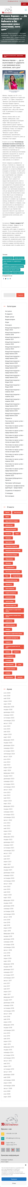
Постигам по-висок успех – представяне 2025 (13, 56)
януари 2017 (8, 1000)
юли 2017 (7, 983)
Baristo (7, 512)
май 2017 (7, 989)
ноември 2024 (9, 748)
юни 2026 (7, 695)
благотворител (8, 258)
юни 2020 (7, 889)
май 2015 (7, 1038)
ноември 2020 (8, 875)
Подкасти (8, 418)
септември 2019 (9, 914)
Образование (9, 559)
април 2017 (7, 991)
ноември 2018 (8, 942)
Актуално (8, 311)
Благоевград (17, 512)
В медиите (8, 314)
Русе (7, 576)
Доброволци (9, 525)
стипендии (6, 273)
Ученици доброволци (11, 580)
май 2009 (7, 1077)
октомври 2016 (9, 1008)
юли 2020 (7, 886)
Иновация (8, 537)
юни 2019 (7, 922)
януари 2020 (8, 903)
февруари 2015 (9, 1047)
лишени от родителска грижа (14, 633)
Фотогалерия (9, 496)
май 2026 (7, 698)
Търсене (20, 295)
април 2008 (8, 1083)
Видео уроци (9, 317)
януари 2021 (8, 870)
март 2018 (7, 961)
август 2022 (8, 820)
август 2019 (8, 917)
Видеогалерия (10, 319)
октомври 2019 (9, 911)
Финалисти (9, 584)
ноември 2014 (8, 1052)
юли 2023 (7, 792)
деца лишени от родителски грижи (12, 262)
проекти (16, 652)
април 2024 (8, 767)
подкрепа (8, 642)
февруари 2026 (9, 707)
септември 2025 (9, 720)
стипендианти (9, 656)
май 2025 (7, 731)
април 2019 (7, 928)
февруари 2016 (9, 1025)
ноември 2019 (8, 908)
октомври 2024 (9, 751)
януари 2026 (8, 709)
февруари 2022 (9, 837)
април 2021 (7, 861)
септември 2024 (9, 754)
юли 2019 (7, 919)
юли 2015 (7, 1033)
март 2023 (7, 803)
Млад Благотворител (11, 546)
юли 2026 (7, 693)
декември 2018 (9, 939)
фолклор (20, 677)
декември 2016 (9, 1002)
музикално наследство (12, 637)
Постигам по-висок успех (11, 269)
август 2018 (8, 950)
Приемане (14, 1179)
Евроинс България (11, 529)
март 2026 (7, 704)
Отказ (14, 1183)
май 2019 (7, 925)
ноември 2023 (8, 781)
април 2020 (8, 895)
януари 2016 (8, 1027)
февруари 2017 (9, 997)
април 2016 (7, 1022)
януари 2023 (8, 809)
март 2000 (7, 1096)
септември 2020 (9, 881)
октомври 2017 (9, 975)
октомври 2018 (9, 944)
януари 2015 (8, 1049)
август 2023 (8, 789)
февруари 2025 (9, 740)
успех (19, 664)
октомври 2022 (9, 814)
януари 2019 (8, 936)
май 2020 (7, 892)
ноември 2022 (8, 812)
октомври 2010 (9, 1069)
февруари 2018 (9, 964)
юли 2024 (7, 759)
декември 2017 (9, 969)
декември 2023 (9, 778)
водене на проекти (11, 592)
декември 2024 (9, 745)
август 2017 (8, 980)
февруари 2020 (9, 900)
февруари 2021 (9, 867)
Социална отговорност (13, 490)
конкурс (8, 629)
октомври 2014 (9, 1055)
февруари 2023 (9, 806)
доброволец (9, 621)
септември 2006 (9, 1085)
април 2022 (8, 831)
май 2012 (7, 1063)
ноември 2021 (8, 845)
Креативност (9, 542)
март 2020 (7, 897)
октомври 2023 (9, 784)
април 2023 (8, 801)
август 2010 (8, 1072)
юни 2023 (7, 795)
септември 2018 (9, 947)
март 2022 (7, 834)
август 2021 (8, 853)
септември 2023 (9, 787)
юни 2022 (7, 825)
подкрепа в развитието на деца (13, 266)
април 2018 (7, 958)
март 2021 (7, 864)
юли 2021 (7, 856)
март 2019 (7, 931)
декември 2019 (9, 906)
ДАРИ (24, 4)
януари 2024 (8, 776)
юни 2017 (7, 986)
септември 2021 (9, 850)
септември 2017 (9, 978)
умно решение (9, 664)
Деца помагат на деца (12, 521)
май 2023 (7, 798)
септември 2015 (9, 1030)
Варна (7, 516)
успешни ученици (17, 273)
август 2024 (8, 756)
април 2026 (8, 701)
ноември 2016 (8, 1005)
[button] (25, 1165)
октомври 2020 (9, 878)
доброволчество (10, 625)
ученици (8, 673)
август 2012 (8, 1061)
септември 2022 (9, 817)
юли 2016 (7, 1016)
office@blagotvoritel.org (13, 1)
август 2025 (8, 723)
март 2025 (7, 737)
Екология (8, 533)
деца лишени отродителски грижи (13, 616)
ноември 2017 (8, 972)
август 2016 (8, 1014)
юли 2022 (7, 823)
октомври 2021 (9, 848)
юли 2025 (7, 726)
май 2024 (7, 765)
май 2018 (7, 955)
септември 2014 (9, 1058)
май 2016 (7, 1019)
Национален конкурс (11, 554)
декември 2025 (9, 712)
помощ (7, 652)
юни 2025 (7, 729)
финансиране (9, 677)
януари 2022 (8, 839)
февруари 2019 (9, 933)
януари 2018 (8, 967)
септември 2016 (9, 1011)
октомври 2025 (9, 718)
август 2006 (8, 1088)
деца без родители (11, 605)
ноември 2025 (8, 715)
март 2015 (7, 1044)
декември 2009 (9, 1074)
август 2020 (8, 884)
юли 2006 (7, 1091)
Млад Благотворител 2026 (13, 550)
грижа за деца (19, 258)
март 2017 (7, 994)
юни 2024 (7, 762)
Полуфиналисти (10, 567)
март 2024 (7, 770)
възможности (9, 597)
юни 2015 (7, 1036)
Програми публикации (13, 483)
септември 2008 (9, 1080)
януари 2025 (8, 742)
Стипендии (9, 493)
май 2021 (7, 859)
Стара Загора (16, 576)
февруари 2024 (9, 773)
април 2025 (8, 734)
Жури (7, 322)
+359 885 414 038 (23, 1)
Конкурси (8, 325)
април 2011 (7, 1066)
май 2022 (7, 828)
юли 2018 (7, 953)
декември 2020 (9, 872)
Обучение (8, 563)
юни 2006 (7, 1094)
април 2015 (7, 1041)
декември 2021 (9, 842)
